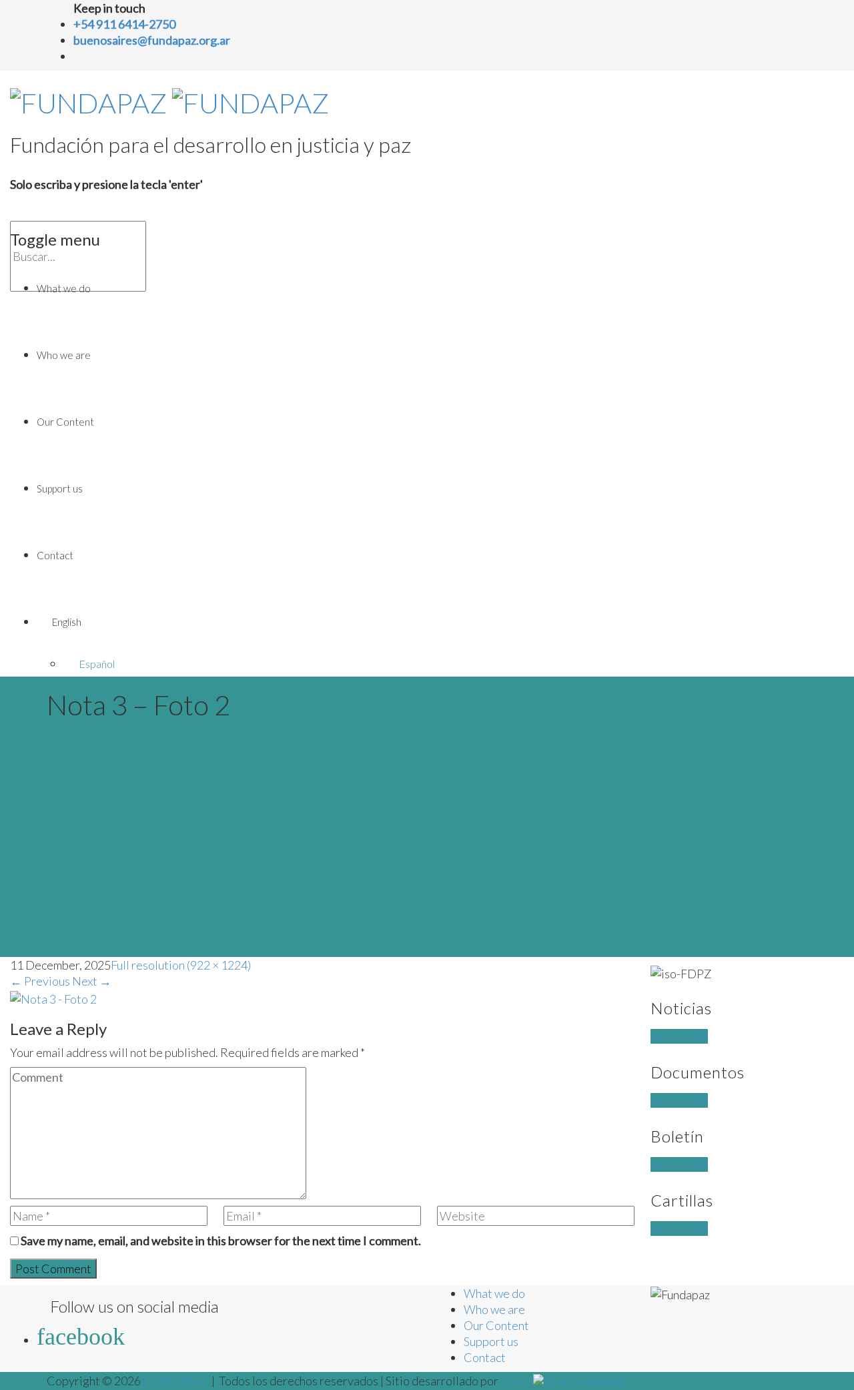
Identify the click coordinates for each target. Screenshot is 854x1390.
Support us (60, 488)
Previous (40, 981)
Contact (55, 555)
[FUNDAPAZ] (169, 98)
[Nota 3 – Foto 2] (53, 997)
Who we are (64, 355)
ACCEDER (679, 1036)
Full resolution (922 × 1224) (181, 965)
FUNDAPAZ (175, 1380)
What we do (64, 288)
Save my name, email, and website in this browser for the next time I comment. (221, 1240)
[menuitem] (440, 622)
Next (91, 981)
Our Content (65, 422)
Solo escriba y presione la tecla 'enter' (106, 184)
